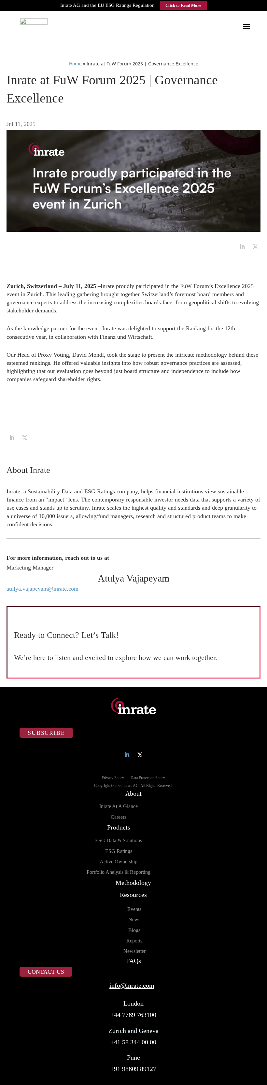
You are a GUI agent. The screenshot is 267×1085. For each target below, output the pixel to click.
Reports (134, 940)
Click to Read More (183, 5)
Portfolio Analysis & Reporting (118, 872)
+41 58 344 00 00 (133, 1042)
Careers (118, 817)
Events (134, 909)
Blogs (134, 930)
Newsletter (134, 951)
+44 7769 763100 (133, 1014)
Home (75, 64)
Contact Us (46, 971)
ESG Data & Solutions (118, 840)
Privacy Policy (113, 778)
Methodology (133, 882)
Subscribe (46, 733)
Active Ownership (118, 861)
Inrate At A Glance (118, 806)
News (134, 919)
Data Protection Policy (148, 778)
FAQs (133, 960)
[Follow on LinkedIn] (242, 246)
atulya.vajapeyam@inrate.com (42, 588)
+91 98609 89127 (133, 1068)
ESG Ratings (118, 851)
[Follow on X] (255, 246)
